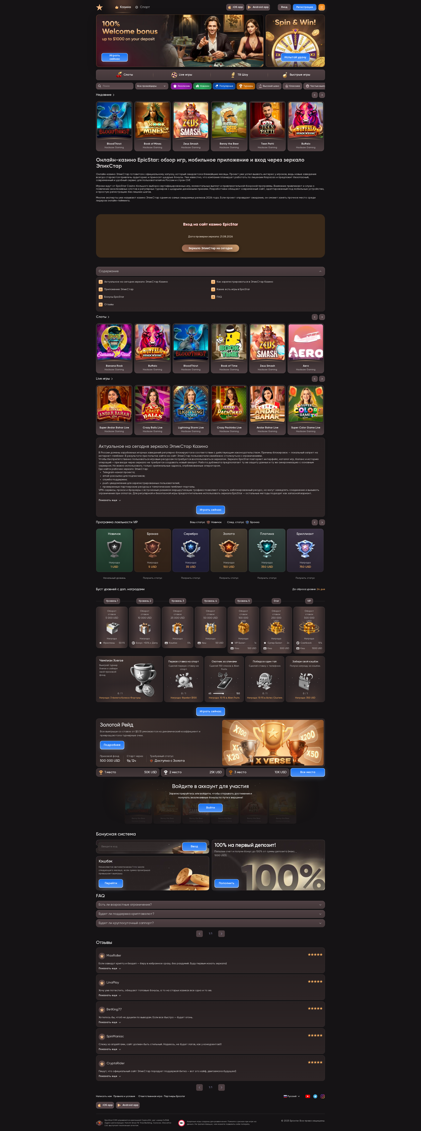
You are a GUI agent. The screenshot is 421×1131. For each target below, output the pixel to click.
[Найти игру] (99, 86)
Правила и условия (124, 1096)
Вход (284, 7)
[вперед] (221, 933)
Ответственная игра (150, 1096)
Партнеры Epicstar (174, 1096)
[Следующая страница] (221, 1087)
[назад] (199, 933)
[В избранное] (127, 106)
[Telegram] (315, 1096)
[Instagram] (322, 1096)
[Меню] (321, 7)
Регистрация (304, 7)
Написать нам (104, 1096)
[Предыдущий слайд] (315, 95)
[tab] (124, 75)
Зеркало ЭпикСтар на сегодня (210, 248)
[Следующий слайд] (322, 95)
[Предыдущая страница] (199, 1087)
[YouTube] (307, 1096)
